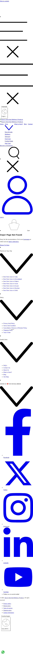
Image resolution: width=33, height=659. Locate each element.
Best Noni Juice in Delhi (10, 290)
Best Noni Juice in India (10, 277)
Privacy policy (7, 603)
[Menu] (13, 37)
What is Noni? (7, 372)
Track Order (7, 332)
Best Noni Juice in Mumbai (11, 288)
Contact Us (6, 367)
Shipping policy (7, 610)
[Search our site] (16, 160)
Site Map (6, 377)
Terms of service (7, 608)
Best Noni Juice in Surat (10, 283)
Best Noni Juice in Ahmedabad (12, 279)
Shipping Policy (8, 330)
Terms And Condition (9, 325)
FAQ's (5, 365)
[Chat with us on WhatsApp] (3, 652)
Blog (4, 374)
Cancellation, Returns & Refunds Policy (15, 328)
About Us (6, 370)
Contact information (8, 612)
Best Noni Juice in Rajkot (11, 281)
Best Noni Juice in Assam (11, 286)
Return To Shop (4, 245)
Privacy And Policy (9, 323)
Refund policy (7, 606)
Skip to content (4, 1)
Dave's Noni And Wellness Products (14, 597)
